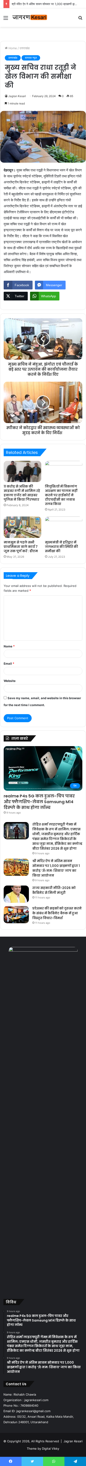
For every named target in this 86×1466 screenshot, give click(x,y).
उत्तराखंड (24, 48)
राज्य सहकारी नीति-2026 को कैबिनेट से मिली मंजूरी (54, 890)
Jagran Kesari (17, 96)
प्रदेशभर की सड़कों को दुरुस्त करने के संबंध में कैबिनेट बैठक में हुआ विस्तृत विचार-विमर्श (57, 913)
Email (9, 663)
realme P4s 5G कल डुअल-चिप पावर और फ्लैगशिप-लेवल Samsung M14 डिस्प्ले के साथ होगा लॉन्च (39, 801)
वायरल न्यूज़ (31, 57)
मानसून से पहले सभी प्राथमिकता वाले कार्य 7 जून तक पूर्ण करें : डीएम (21, 546)
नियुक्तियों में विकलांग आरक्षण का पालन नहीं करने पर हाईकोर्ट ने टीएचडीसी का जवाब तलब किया (61, 495)
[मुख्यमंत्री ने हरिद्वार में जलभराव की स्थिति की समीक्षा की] (64, 527)
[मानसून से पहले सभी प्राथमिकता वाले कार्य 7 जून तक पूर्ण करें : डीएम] (22, 527)
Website (10, 681)
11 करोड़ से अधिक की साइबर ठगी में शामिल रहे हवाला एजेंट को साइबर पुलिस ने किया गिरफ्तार (22, 493)
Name (9, 646)
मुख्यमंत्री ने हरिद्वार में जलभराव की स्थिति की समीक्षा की (61, 546)
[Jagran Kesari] (29, 18)
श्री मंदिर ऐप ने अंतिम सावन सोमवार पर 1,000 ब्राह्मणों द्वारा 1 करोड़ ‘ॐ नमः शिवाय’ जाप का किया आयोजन (56, 868)
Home (12, 48)
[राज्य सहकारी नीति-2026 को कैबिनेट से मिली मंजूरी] (16, 894)
